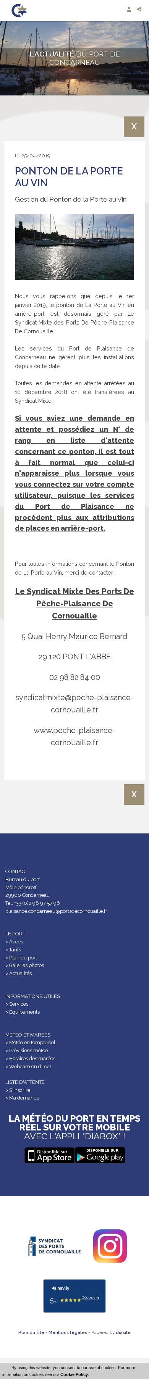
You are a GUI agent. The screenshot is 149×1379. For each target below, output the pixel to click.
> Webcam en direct (28, 1066)
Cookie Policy (74, 1374)
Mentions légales (68, 1332)
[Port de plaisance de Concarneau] (19, 10)
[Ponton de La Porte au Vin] (74, 247)
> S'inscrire (17, 1090)
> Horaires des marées (30, 1058)
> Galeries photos (24, 965)
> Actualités (18, 973)
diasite (123, 1332)
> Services (16, 1004)
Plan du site (31, 1332)
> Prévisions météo (26, 1050)
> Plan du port (21, 958)
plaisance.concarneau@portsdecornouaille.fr (56, 911)
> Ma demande (22, 1098)
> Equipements (22, 1012)
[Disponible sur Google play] (49, 1155)
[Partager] (140, 9)
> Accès (14, 942)
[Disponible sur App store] (99, 1155)
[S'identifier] (130, 9)
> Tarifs (13, 950)
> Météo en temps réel (30, 1042)
